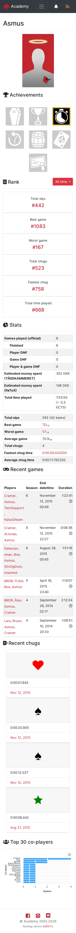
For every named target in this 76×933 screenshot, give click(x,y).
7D (45, 425)
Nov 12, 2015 (20, 693)
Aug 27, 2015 (20, 827)
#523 (38, 268)
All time (61, 182)
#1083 (38, 226)
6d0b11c (48, 926)
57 (45, 432)
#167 (38, 247)
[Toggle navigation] (41, 6)
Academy (19, 6)
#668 (38, 310)
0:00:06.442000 (54, 453)
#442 (38, 205)
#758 (38, 289)
